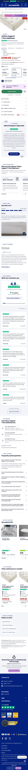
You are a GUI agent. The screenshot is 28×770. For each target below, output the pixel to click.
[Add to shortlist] (15, 527)
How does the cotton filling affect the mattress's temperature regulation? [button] (10, 495)
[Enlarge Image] (12, 23)
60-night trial (10, 94)
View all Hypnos (6, 267)
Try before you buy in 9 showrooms (8, 447)
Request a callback (8, 681)
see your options (5, 64)
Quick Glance (4, 48)
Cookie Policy (4, 745)
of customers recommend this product (14, 303)
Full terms (14, 643)
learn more (11, 64)
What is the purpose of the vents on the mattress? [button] (11, 490)
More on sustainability (14, 670)
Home (2, 12)
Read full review (6, 323)
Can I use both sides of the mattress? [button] (11, 486)
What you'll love (11, 48)
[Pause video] (24, 233)
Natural (21, 12)
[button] (14, 98)
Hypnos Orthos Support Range (8, 632)
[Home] (14, 5)
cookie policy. (14, 765)
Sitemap (3, 752)
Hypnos (11, 12)
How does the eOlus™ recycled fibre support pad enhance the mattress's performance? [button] (12, 505)
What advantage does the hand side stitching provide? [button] (11, 500)
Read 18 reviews (14, 40)
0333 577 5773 (6, 683)
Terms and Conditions (6, 750)
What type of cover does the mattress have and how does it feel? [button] (12, 509)
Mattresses (7, 12)
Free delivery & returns (6, 445)
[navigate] (25, 194)
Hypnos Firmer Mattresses (7, 625)
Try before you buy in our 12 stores (15, 9)
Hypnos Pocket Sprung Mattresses (9, 628)
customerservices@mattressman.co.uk (13, 686)
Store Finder (6, 694)
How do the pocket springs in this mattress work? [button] (12, 472)
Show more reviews (14, 411)
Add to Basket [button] (12, 91)
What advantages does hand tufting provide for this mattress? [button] (13, 482)
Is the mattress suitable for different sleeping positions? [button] (13, 477)
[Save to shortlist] (25, 91)
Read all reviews (14, 154)
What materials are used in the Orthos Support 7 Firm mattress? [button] (11, 460)
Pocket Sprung (16, 12)
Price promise (18, 94)
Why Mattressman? (20, 48)
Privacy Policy (4, 748)
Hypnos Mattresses (6, 621)
